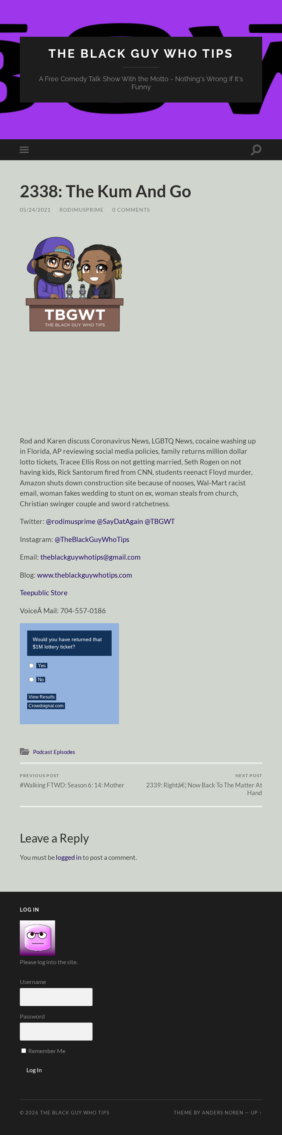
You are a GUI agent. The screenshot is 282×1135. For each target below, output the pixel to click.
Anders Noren (222, 1113)
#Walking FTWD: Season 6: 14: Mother (72, 781)
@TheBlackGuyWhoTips (92, 539)
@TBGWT (160, 521)
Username (33, 981)
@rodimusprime (70, 521)
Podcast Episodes (54, 751)
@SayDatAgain (120, 521)
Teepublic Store (44, 592)
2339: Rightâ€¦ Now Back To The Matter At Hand (204, 784)
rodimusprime (81, 209)
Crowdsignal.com (46, 705)
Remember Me (46, 1050)
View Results (42, 697)
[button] (75, 282)
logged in (69, 857)
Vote (100, 704)
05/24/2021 (35, 209)
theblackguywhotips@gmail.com (90, 557)
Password (32, 1016)
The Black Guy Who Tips (141, 53)
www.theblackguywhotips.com (84, 575)
